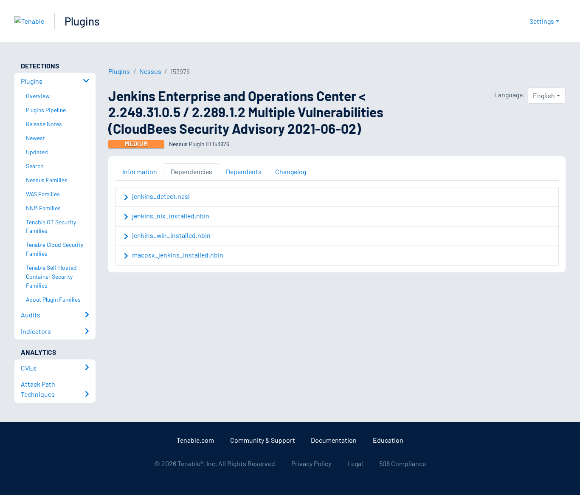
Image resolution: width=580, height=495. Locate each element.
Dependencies (191, 171)
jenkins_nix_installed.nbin (170, 216)
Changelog (290, 171)
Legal (355, 463)
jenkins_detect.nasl (161, 196)
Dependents (244, 171)
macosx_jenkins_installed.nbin (177, 255)
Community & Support (262, 440)
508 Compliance (402, 463)
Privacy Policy (311, 463)
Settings (541, 21)
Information (139, 171)
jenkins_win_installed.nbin (171, 235)
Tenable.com (195, 440)
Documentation (334, 440)
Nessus (150, 71)
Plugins (82, 21)
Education (388, 440)
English (544, 95)
